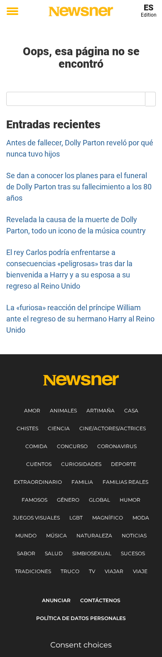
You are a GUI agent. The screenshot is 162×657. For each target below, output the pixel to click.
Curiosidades (81, 464)
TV (92, 571)
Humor (130, 500)
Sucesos (133, 553)
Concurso (72, 446)
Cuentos (39, 464)
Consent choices (81, 645)
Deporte (123, 464)
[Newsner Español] (81, 11)
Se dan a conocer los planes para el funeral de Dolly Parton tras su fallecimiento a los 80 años (79, 186)
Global (99, 500)
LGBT (76, 518)
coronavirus (117, 446)
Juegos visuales (36, 518)
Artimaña (100, 410)
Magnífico (107, 518)
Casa (131, 410)
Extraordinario (38, 482)
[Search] (150, 99)
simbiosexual (91, 553)
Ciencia (59, 428)
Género (68, 500)
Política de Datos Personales (81, 618)
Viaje (140, 571)
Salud (54, 553)
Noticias (134, 535)
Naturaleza (94, 535)
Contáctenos (100, 600)
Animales (63, 410)
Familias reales (125, 482)
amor (32, 410)
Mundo (26, 535)
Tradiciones (33, 571)
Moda (141, 518)
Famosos (34, 500)
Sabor (26, 553)
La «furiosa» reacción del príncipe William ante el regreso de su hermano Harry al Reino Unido (80, 318)
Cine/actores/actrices (112, 428)
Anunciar (56, 600)
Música (56, 535)
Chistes (27, 428)
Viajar (114, 571)
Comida (36, 446)
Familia (82, 482)
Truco (70, 571)
